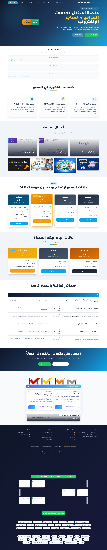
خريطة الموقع (46, 453)
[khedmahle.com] (53, 381)
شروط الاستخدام (53, 453)
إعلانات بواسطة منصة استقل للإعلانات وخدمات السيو (70, 378)
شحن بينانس (46, 528)
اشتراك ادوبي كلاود (65, 528)
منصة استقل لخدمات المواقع (70, 446)
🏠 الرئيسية (72, 432)
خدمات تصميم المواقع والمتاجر (56, 542)
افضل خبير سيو (60, 2)
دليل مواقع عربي (46, 536)
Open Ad (58, 407)
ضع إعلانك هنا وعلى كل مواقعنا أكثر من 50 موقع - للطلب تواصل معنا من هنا (53, 476)
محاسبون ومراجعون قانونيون (82, 522)
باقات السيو (32, 2)
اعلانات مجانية (62, 536)
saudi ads (54, 536)
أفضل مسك (51, 525)
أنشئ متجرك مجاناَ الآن (60, 364)
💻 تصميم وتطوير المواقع (47, 435)
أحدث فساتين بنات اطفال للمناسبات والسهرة (42, 394)
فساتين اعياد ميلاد (86, 528)
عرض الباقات (77, 34)
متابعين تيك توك (47, 522)
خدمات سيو (70, 536)
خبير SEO (77, 536)
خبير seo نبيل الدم (56, 539)
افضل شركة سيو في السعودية (24, 536)
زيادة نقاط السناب (37, 522)
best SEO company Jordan (71, 542)
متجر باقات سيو (27, 542)
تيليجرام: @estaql (24, 437)
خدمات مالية (70, 522)
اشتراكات (55, 522)
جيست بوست (22, 2)
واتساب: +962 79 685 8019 (23, 432)
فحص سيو (81, 542)
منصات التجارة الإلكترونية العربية (43, 539)
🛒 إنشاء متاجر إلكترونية (47, 437)
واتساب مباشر (90, 34)
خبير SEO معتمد (58, 446)
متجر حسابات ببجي (21, 528)
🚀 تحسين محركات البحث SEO (46, 432)
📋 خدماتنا (73, 435)
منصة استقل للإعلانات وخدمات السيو (40, 542)
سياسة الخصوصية (59, 453)
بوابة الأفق (86, 539)
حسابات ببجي (30, 528)
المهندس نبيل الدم (77, 539)
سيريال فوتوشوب (85, 536)
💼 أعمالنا (73, 439)
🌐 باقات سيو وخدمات (47, 439)
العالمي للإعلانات (36, 536)
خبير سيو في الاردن (22, 539)
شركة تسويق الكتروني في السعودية (82, 525)
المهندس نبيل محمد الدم (68, 525)
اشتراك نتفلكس (55, 528)
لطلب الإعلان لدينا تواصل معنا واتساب (53, 513)
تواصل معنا (13, 2)
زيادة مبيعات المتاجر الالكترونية (25, 522)
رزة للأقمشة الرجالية (75, 528)
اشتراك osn (38, 528)
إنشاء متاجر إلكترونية (35, 446)
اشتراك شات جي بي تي (41, 525)
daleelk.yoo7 (74, 394)
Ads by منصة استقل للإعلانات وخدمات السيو (72, 412)
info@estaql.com (24, 434)
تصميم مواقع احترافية (47, 446)
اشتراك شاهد (63, 522)
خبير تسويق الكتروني (67, 539)
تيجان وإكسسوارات (21, 525)
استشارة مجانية (45, 364)
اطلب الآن (88, 220)
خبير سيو (50, 2)
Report (28, 386)
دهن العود (58, 525)
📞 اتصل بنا (72, 437)
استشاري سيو (41, 2)
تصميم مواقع (31, 539)
